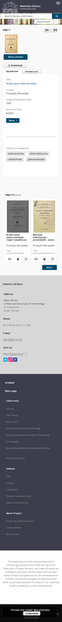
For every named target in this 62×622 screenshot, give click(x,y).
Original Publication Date (18, 496)
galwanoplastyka (36, 159)
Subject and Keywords (17, 502)
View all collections (15, 458)
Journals (10, 408)
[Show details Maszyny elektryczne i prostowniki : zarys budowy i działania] (52, 259)
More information (42, 610)
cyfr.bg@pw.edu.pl (12, 339)
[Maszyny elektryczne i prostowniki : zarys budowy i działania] (44, 216)
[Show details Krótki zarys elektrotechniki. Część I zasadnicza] (26, 259)
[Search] (57, 16)
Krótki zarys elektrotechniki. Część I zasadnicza (16, 237)
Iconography (12, 441)
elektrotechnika (16, 153)
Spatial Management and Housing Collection (28, 448)
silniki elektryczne (39, 153)
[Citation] (55, 30)
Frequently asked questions (20, 521)
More (49, 267)
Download (16, 65)
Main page (11, 391)
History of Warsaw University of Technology (28, 435)
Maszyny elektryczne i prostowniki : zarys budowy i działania (43, 237)
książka (9, 113)
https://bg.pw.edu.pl (13, 353)
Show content (15, 56)
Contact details (13, 527)
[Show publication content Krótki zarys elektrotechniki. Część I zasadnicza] (18, 259)
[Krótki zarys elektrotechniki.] (11, 44)
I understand (32, 613)
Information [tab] (31, 71)
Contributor (12, 489)
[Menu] (58, 3)
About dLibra (12, 534)
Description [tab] (12, 71)
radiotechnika (15, 159)
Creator (10, 483)
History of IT (12, 421)
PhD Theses (12, 415)
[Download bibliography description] (9, 259)
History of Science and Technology (23, 428)
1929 (8, 103)
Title (8, 476)
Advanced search (43, 22)
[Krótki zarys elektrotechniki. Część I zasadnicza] (18, 216)
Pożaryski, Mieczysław (17, 93)
